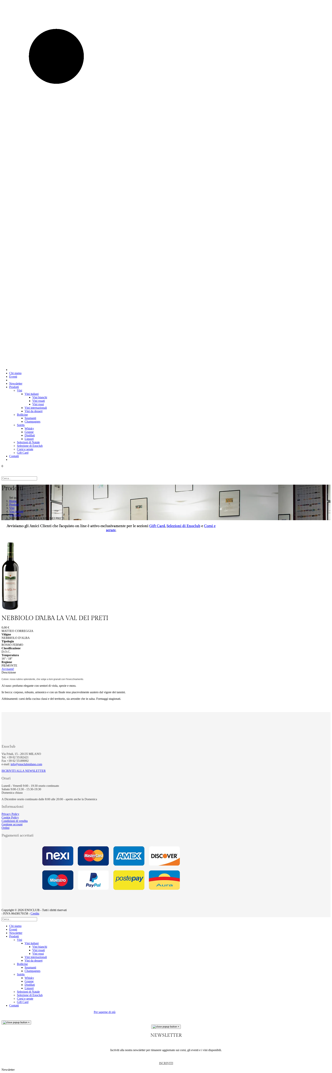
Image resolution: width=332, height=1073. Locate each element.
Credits (35, 913)
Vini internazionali (36, 407)
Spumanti (30, 418)
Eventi (13, 376)
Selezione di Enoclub (30, 445)
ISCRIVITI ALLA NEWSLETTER (24, 770)
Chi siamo (15, 373)
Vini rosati (38, 400)
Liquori (29, 438)
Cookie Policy (10, 817)
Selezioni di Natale (28, 442)
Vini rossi (38, 404)
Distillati (30, 435)
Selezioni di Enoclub (183, 526)
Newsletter (15, 383)
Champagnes (32, 421)
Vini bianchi (39, 397)
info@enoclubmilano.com (26, 764)
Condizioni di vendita (15, 821)
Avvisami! (8, 669)
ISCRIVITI (166, 1063)
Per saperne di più (104, 1012)
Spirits (21, 425)
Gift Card (22, 452)
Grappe (29, 432)
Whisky (29, 428)
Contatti (14, 456)
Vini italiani (32, 394)
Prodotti (14, 387)
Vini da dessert (33, 411)
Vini (19, 390)
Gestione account (12, 824)
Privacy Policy (10, 814)
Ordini (5, 827)
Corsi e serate (25, 449)
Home (13, 501)
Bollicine (22, 414)
